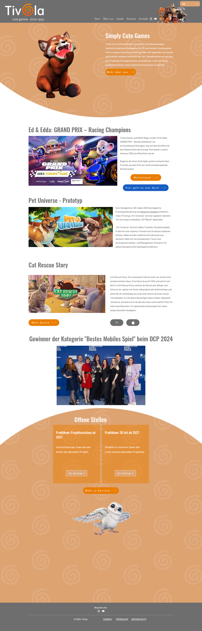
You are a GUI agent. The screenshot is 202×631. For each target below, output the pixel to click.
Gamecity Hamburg (149, 211)
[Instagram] (151, 18)
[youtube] (155, 18)
